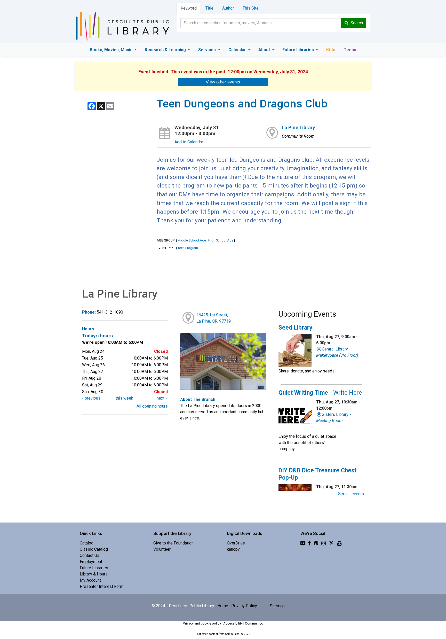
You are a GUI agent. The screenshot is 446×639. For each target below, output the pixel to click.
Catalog (86, 543)
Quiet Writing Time (320, 392)
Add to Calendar (188, 141)
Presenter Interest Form (101, 586)
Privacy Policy (244, 605)
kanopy (233, 549)
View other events (223, 81)
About (264, 49)
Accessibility (233, 623)
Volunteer (162, 549)
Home (222, 605)
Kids (331, 49)
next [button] (161, 398)
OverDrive (236, 543)
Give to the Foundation (173, 543)
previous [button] (92, 398)
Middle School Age (192, 240)
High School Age (220, 240)
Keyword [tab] (189, 8)
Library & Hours (94, 574)
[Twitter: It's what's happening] (331, 543)
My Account (90, 580)
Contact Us (89, 555)
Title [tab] (209, 8)
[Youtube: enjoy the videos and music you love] (339, 543)
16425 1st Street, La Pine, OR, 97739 (213, 318)
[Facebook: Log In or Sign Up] (309, 543)
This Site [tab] (251, 8)
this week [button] (124, 398)
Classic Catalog (94, 549)
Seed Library (295, 327)
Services (207, 49)
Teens (350, 49)
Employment (91, 561)
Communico (254, 623)
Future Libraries (298, 49)
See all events (351, 493)
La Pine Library (298, 127)
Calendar (237, 49)
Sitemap (277, 605)
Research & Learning (166, 49)
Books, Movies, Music (111, 49)
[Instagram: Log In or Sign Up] (323, 543)
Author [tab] (228, 8)
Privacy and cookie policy (202, 623)
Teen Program (188, 248)
